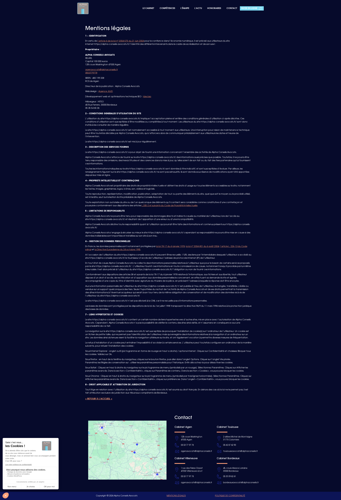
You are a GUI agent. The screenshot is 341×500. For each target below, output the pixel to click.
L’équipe (184, 8)
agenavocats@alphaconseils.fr (101, 70)
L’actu (198, 8)
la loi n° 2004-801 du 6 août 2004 (202, 246)
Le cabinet (148, 8)
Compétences (167, 8)
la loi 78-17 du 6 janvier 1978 (170, 246)
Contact (231, 8)
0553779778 (91, 73)
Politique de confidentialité (230, 496)
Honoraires (214, 8)
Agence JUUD (105, 91)
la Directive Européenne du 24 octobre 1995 (117, 250)
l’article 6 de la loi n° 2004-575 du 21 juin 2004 (121, 41)
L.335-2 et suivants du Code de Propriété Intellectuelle (169, 206)
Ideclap (147, 97)
